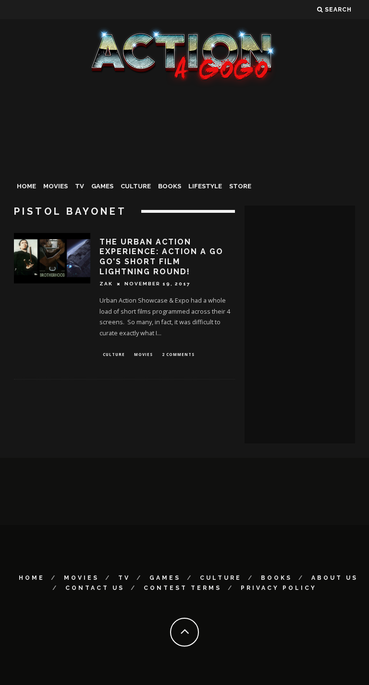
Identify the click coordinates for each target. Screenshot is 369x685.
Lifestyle (205, 186)
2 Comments (178, 354)
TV (79, 186)
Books (169, 186)
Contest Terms (182, 588)
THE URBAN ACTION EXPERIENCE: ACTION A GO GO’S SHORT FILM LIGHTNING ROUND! (161, 256)
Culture (136, 186)
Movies (55, 186)
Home (26, 186)
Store (240, 186)
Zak (106, 283)
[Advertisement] (184, 160)
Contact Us (94, 588)
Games (102, 186)
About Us (334, 578)
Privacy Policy (279, 588)
